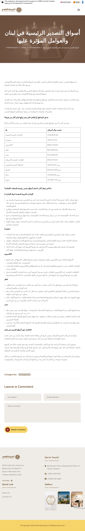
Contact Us (7, 497)
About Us (6, 493)
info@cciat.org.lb (54, 478)
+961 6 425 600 (54, 473)
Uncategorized (24, 375)
